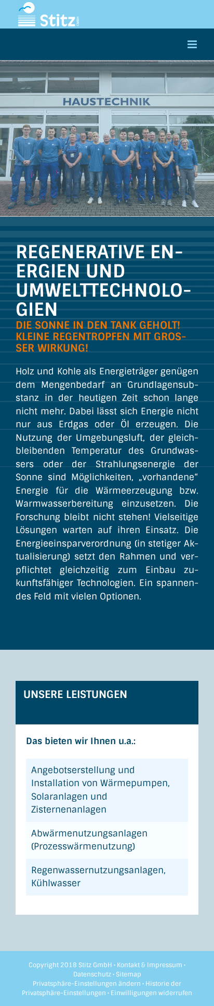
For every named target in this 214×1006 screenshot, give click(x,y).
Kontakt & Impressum (149, 965)
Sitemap (128, 974)
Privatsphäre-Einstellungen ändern (87, 984)
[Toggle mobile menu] (193, 44)
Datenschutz (92, 974)
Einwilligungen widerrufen (151, 993)
